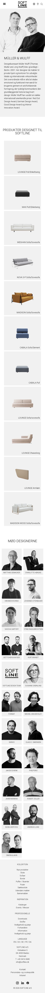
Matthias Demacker (11, 573)
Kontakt (22, 969)
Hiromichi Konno (12, 601)
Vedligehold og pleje (22, 925)
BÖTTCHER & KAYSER (12, 657)
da (30, 942)
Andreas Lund (33, 827)
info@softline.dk (22, 962)
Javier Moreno (12, 799)
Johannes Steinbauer (33, 601)
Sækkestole (22, 887)
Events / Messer (22, 908)
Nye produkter (22, 870)
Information (22, 931)
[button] (9, 4)
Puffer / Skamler (22, 881)
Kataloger (23, 905)
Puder (22, 885)
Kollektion (22, 864)
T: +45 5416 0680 (22, 959)
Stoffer (22, 922)
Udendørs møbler (22, 890)
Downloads (22, 919)
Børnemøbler (22, 893)
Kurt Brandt (33, 657)
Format (11, 714)
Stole (22, 873)
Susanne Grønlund (33, 686)
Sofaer (22, 876)
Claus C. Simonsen (33, 742)
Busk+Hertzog (11, 827)
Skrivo (12, 742)
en (15, 942)
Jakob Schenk (12, 770)
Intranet (22, 975)
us (19, 942)
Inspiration (22, 899)
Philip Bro (33, 770)
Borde (22, 878)
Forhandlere (22, 928)
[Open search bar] (42, 4)
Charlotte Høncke (33, 573)
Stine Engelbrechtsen (33, 629)
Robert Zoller (33, 799)
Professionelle (22, 913)
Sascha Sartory (12, 629)
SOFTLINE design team (12, 686)
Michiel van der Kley (33, 714)
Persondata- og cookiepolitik (22, 972)
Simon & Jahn (11, 855)
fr (26, 942)
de (22, 942)
